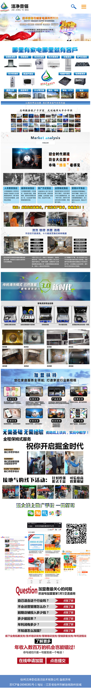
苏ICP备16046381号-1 (23, 684)
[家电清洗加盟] (26, 11)
